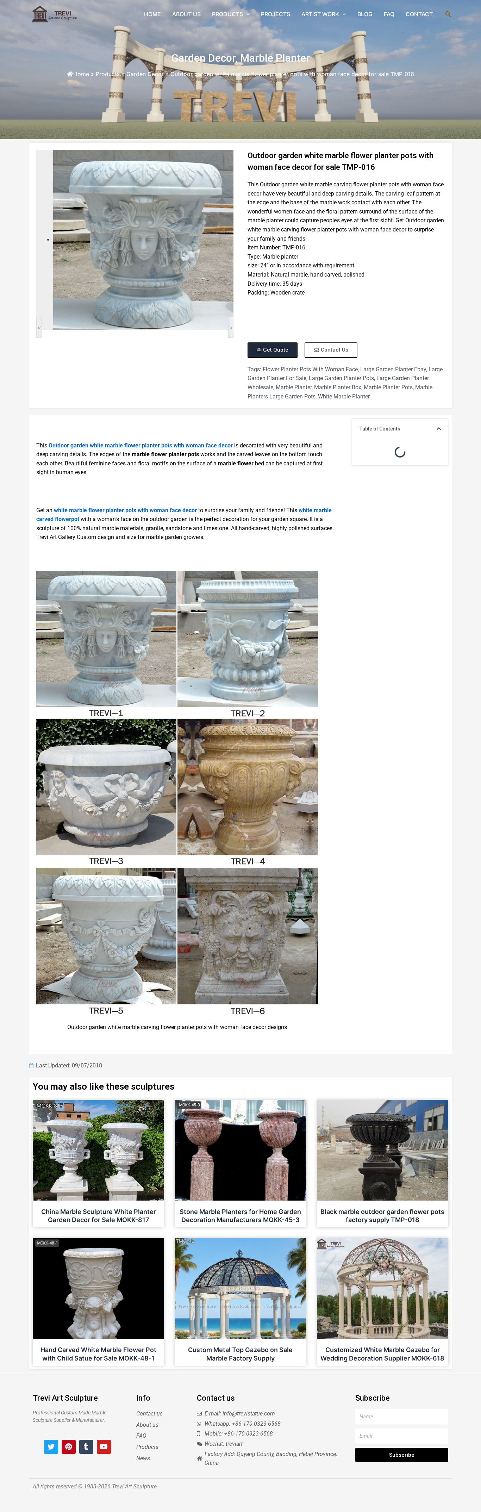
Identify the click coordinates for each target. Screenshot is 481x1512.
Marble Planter (275, 58)
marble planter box (337, 387)
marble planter (294, 387)
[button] (439, 428)
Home (81, 74)
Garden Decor (203, 58)
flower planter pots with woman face (310, 369)
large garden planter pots (341, 378)
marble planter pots (388, 387)
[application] (246, 14)
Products (108, 74)
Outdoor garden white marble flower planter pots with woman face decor (141, 445)
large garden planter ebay (393, 369)
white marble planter (344, 396)
